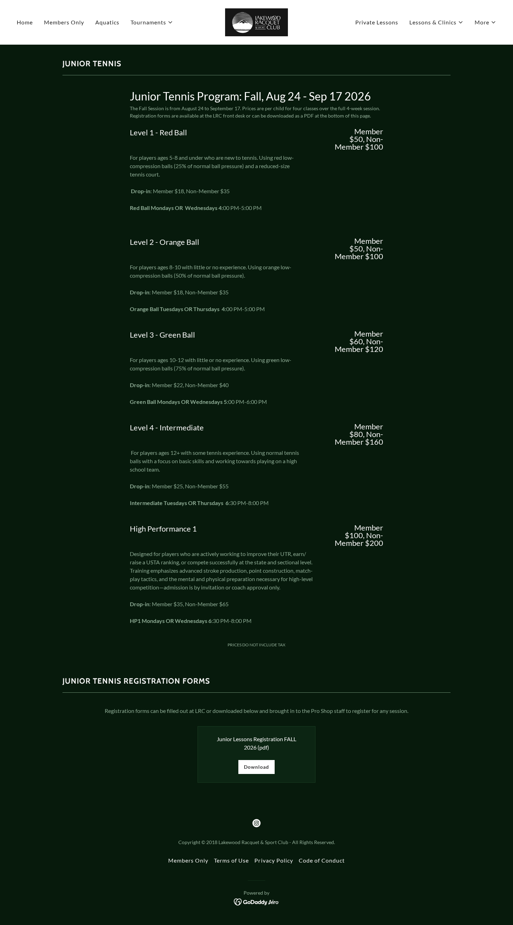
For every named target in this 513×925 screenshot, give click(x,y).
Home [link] (25, 22)
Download (256, 767)
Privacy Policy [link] (273, 860)
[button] (152, 22)
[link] (256, 21)
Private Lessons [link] (376, 22)
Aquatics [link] (107, 22)
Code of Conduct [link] (322, 860)
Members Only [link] (64, 22)
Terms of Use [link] (231, 860)
